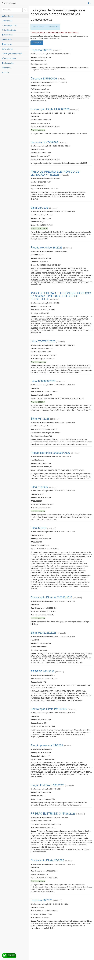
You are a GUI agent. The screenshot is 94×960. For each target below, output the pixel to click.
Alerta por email (10, 58)
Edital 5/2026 (38, 528)
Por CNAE (8, 39)
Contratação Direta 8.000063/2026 (51, 597)
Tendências (8, 49)
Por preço (7, 67)
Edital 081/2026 (40, 418)
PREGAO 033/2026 (42, 671)
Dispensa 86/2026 (41, 50)
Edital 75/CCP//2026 (43, 341)
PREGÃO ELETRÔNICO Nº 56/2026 (53, 813)
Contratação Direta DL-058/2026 (50, 109)
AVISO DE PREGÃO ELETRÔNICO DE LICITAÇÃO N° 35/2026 (55, 172)
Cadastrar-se (36, 42)
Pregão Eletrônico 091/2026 (47, 785)
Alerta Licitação (9, 2)
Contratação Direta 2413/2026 (49, 709)
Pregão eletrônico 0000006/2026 (50, 453)
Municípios (8, 44)
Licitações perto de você (13, 53)
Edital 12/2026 (39, 487)
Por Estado (8, 21)
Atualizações (8, 63)
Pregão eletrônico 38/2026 (46, 247)
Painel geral (8, 16)
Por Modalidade (10, 30)
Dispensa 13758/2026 (44, 78)
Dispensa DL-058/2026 (44, 142)
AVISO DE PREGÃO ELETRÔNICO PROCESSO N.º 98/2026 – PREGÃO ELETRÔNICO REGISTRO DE (61, 296)
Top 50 (6, 72)
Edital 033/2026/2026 (43, 632)
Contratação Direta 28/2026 (47, 860)
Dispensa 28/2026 (41, 900)
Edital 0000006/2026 (43, 381)
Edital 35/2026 (39, 207)
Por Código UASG (10, 25)
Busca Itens (8, 35)
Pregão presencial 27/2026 (47, 745)
